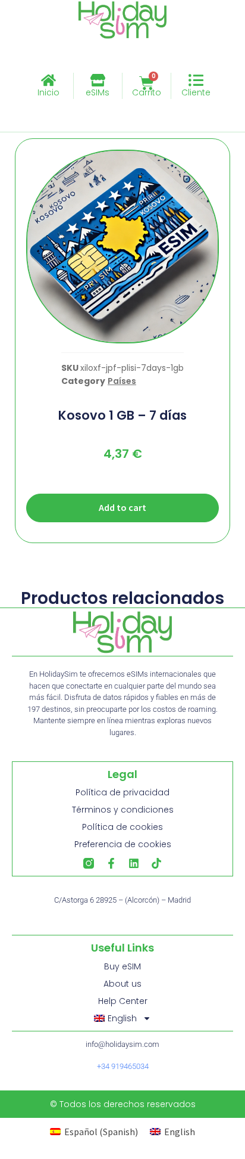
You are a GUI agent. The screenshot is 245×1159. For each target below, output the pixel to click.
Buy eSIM (122, 966)
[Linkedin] (133, 863)
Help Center (122, 1001)
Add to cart (122, 507)
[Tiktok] (156, 863)
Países (122, 381)
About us (122, 984)
